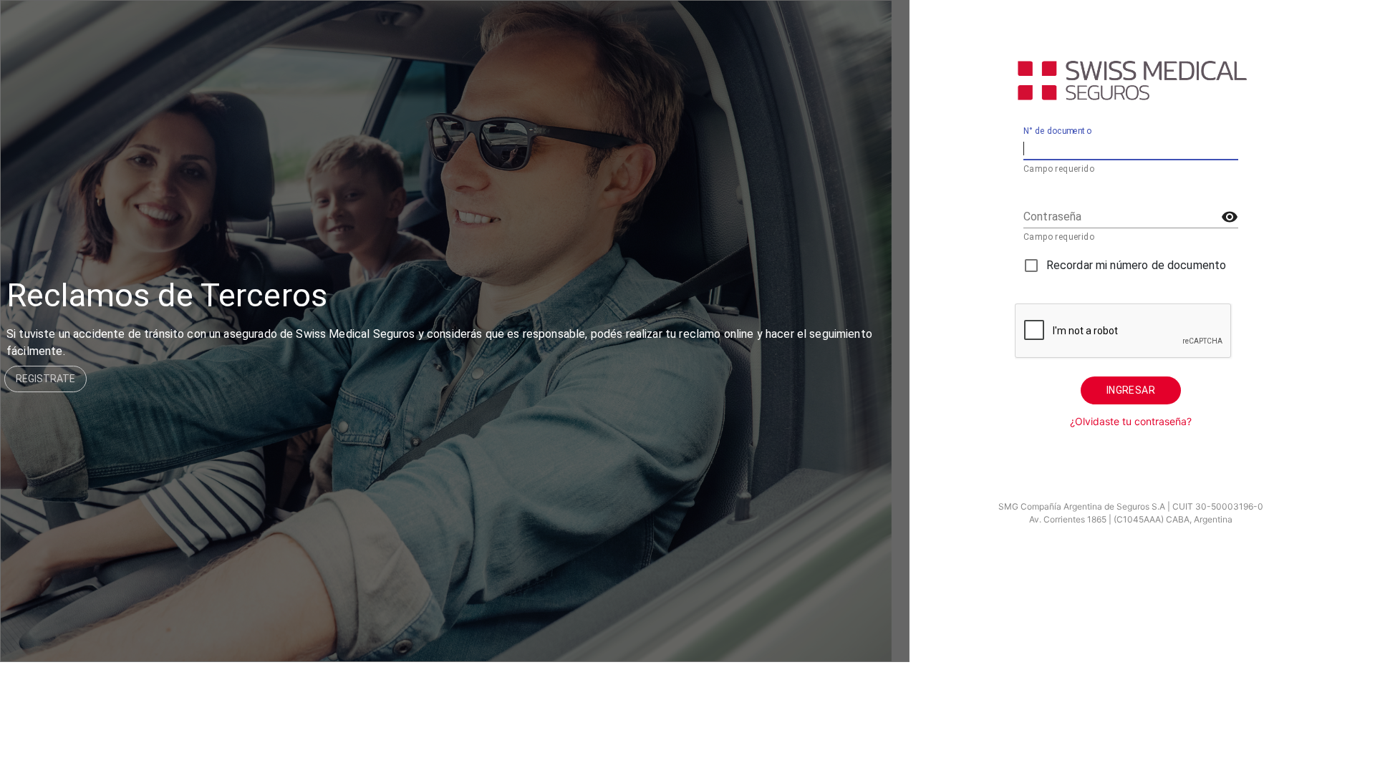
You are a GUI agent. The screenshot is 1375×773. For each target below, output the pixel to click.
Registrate (45, 378)
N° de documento (1057, 131)
